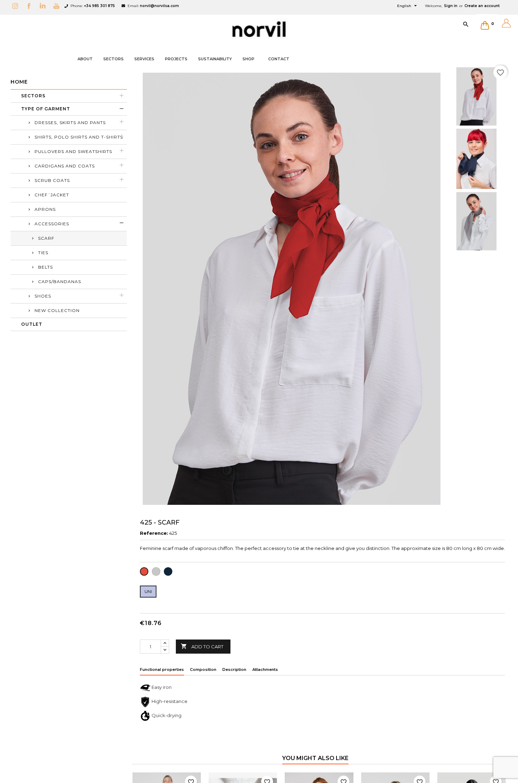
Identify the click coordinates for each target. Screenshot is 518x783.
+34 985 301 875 (99, 6)
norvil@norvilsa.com (159, 6)
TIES (43, 252)
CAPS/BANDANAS (59, 281)
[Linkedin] (44, 6)
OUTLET (31, 324)
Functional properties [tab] (162, 669)
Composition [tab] (203, 669)
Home (19, 82)
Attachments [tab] (265, 669)
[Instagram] (17, 6)
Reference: (154, 533)
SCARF (46, 238)
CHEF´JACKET (52, 194)
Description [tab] (234, 669)
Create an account (482, 6)
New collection (57, 310)
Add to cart (202, 646)
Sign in (450, 6)
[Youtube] (58, 6)
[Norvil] (259, 29)
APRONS (45, 209)
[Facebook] (30, 6)
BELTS (45, 267)
